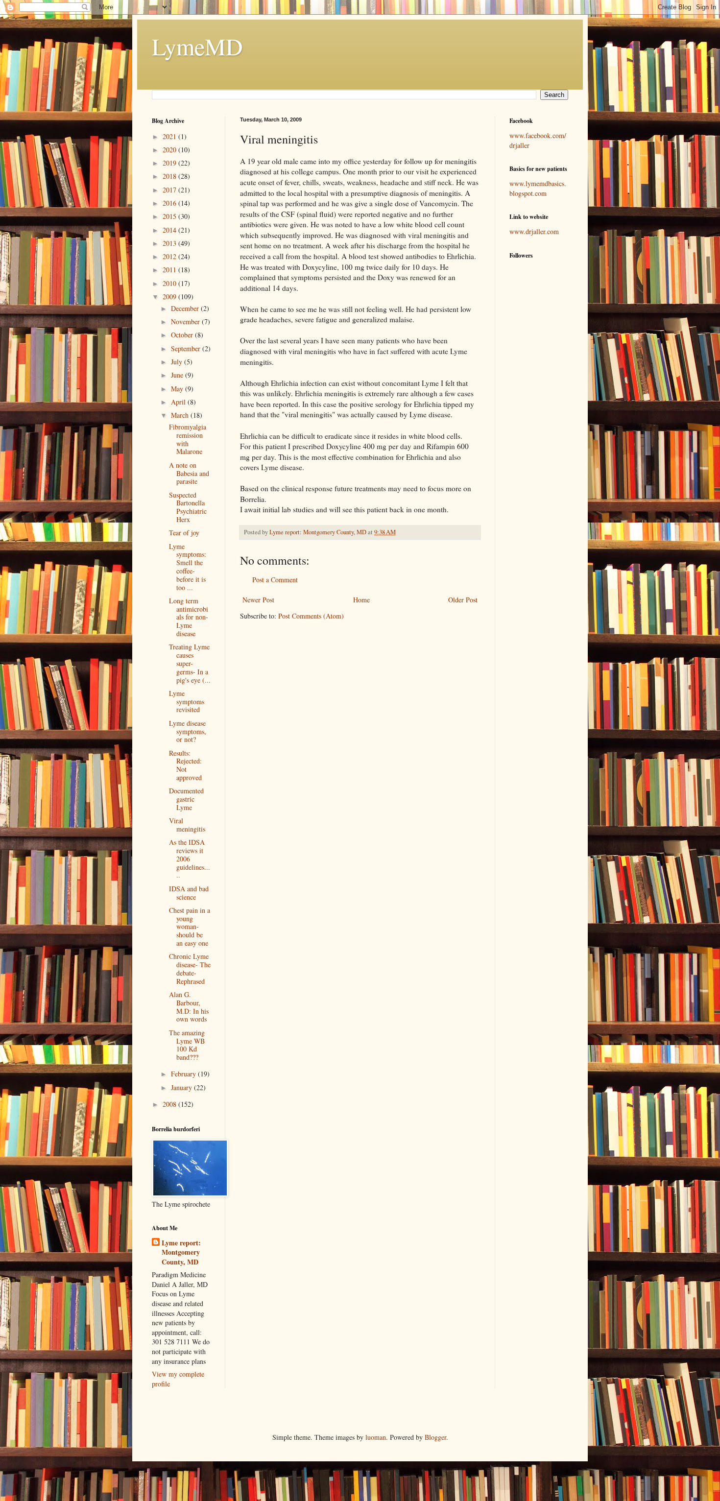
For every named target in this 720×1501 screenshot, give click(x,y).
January (182, 1087)
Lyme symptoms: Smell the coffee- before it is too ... (187, 567)
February (184, 1073)
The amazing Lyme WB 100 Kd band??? (187, 1045)
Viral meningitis (187, 825)
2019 (170, 162)
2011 (170, 269)
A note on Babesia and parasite (189, 473)
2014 (170, 230)
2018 (170, 176)
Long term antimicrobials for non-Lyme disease (188, 617)
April (179, 401)
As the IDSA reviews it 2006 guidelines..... (189, 858)
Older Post (463, 599)
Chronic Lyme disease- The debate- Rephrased (190, 968)
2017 (170, 189)
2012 (170, 256)
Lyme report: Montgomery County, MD (181, 1252)
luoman (375, 1437)
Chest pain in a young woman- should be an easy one (189, 926)
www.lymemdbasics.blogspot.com (537, 188)
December (186, 308)
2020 (170, 149)
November (186, 321)
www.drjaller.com (534, 231)
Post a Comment (275, 579)
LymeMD (197, 46)
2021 (170, 136)
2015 (170, 216)
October (183, 334)
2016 (170, 203)
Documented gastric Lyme (186, 799)
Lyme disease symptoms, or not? (187, 731)
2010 (170, 283)
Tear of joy (184, 532)
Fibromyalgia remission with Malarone (187, 439)
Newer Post (258, 599)
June (178, 375)
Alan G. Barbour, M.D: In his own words (189, 1007)
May (178, 388)
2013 (170, 243)
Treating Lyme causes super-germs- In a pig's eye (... (190, 663)
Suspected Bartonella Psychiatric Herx (188, 507)
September (186, 348)
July (177, 361)
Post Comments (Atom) (311, 615)
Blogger (435, 1437)
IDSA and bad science (189, 893)
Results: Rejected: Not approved (185, 765)
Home (361, 599)
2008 (170, 1104)
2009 (170, 296)
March (181, 415)
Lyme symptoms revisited (186, 702)
